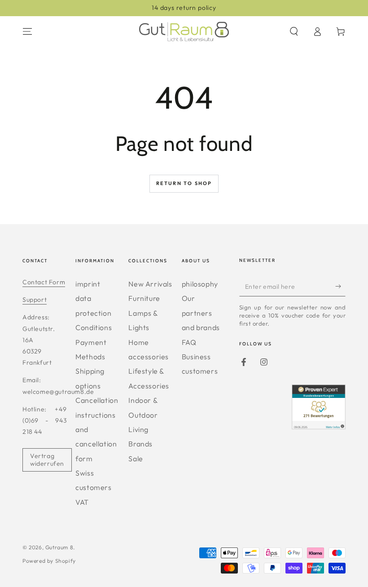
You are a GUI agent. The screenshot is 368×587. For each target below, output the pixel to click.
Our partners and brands (201, 313)
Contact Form (43, 282)
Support (34, 300)
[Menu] (27, 31)
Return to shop (184, 183)
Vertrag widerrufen (47, 460)
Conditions (93, 327)
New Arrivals (150, 283)
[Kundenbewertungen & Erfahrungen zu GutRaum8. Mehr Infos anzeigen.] (319, 426)
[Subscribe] (340, 286)
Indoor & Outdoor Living (143, 415)
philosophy (200, 283)
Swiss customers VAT (93, 487)
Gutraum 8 (59, 547)
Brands (140, 443)
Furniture (144, 298)
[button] (294, 31)
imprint (87, 283)
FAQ (189, 342)
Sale (135, 458)
